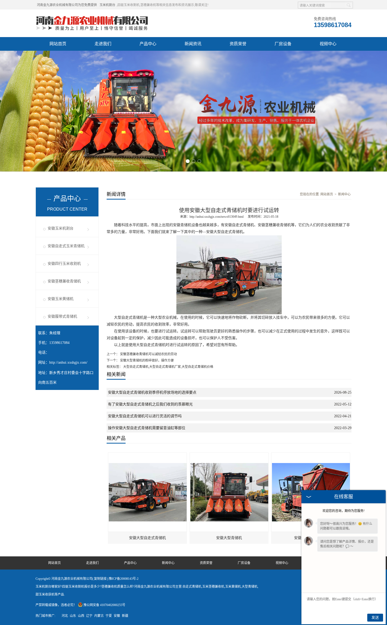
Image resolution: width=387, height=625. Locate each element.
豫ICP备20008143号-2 (123, 579)
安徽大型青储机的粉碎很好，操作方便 (146, 360)
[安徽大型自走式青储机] (147, 455)
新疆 (125, 616)
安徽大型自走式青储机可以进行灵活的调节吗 (145, 416)
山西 (81, 616)
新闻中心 (344, 194)
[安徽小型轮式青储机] (310, 455)
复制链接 (100, 579)
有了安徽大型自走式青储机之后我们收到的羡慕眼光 (150, 404)
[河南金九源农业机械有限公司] (92, 16)
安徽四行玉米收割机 (64, 264)
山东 (73, 616)
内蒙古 (99, 616)
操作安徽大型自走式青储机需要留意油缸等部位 (146, 428)
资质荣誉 (238, 44)
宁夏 (109, 616)
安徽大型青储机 (229, 538)
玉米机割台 (107, 5)
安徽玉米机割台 (60, 228)
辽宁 (89, 616)
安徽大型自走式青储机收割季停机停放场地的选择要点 (152, 392)
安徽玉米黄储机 (60, 299)
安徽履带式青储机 (62, 316)
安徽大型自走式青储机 (147, 538)
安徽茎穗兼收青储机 (64, 281)
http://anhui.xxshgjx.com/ (68, 362)
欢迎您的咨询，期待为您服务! (343, 511)
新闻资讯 (193, 44)
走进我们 (103, 44)
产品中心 (148, 44)
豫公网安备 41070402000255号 (104, 605)
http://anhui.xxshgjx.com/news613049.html (217, 217)
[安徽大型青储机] (229, 455)
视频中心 (328, 44)
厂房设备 (283, 44)
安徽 (117, 616)
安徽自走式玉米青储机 (66, 246)
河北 (65, 616)
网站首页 (57, 44)
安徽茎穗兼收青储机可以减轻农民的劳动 (148, 354)
